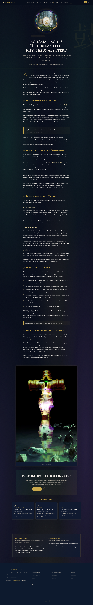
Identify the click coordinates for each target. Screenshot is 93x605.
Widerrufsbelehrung (74, 581)
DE (85, 2)
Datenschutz (73, 575)
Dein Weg (39, 2)
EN (88, 2)
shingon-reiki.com (16, 580)
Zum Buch (37, 489)
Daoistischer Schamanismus (37, 587)
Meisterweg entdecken (52, 489)
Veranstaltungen (48, 2)
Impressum (73, 572)
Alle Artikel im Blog (47, 526)
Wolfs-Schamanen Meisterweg (56, 572)
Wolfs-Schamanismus (35, 575)
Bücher (57, 2)
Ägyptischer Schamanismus (37, 584)
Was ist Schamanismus (36, 572)
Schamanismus (31, 2)
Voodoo (33, 578)
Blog (71, 2)
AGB (72, 578)
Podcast (52, 581)
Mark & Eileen (64, 2)
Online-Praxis (53, 578)
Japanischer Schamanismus (36, 581)
